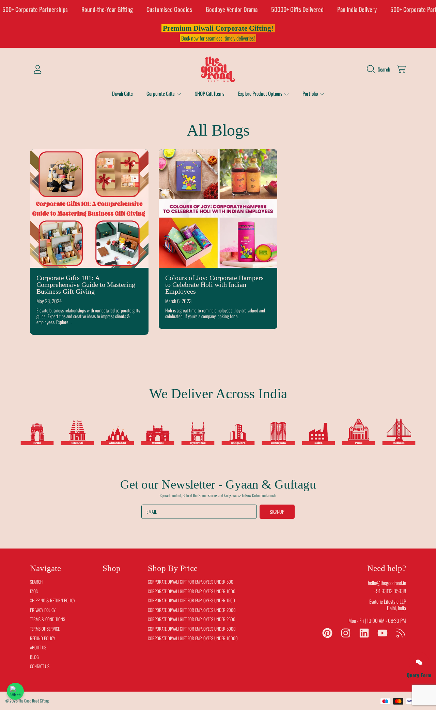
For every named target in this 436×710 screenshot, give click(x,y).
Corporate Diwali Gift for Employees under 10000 (193, 638)
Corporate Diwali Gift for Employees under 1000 (191, 591)
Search (36, 581)
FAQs (34, 591)
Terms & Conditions (47, 619)
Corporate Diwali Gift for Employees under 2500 (191, 619)
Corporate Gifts (161, 93)
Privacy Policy (43, 609)
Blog (34, 656)
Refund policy (42, 638)
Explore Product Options (260, 93)
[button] (380, 69)
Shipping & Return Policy (52, 600)
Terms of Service (45, 628)
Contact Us (39, 666)
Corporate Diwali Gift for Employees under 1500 (191, 600)
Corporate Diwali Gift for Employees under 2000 (192, 609)
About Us (38, 647)
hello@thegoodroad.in (387, 582)
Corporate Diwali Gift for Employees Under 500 (190, 581)
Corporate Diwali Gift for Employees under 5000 (192, 628)
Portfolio (310, 93)
